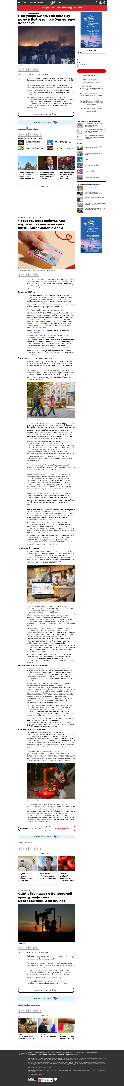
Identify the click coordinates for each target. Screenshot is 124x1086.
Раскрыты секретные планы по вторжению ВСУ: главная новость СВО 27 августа (91, 88)
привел (57, 92)
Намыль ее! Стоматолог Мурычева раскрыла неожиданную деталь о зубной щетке (94, 137)
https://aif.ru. (33, 1071)
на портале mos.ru (50, 519)
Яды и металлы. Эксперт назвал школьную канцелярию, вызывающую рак (94, 125)
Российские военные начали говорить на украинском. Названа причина (93, 153)
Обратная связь (32, 1054)
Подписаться (91, 71)
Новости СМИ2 (46, 186)
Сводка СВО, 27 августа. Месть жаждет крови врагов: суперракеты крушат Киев (91, 110)
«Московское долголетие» (37, 497)
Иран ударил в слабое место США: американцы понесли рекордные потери (91, 95)
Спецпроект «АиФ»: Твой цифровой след (62, 8)
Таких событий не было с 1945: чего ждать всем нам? (95, 198)
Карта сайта (52, 1054)
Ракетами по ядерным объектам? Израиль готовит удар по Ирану (35, 147)
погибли (40, 103)
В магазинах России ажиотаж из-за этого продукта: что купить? (95, 209)
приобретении (33, 983)
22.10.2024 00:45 (22, 13)
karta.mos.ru (31, 608)
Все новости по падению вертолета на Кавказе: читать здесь (95, 204)
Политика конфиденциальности (36, 1074)
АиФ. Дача (82, 62)
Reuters (20, 65)
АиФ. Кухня (82, 67)
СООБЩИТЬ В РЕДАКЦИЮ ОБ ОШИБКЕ (68, 1054)
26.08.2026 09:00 (22, 218)
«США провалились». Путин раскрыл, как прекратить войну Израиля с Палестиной (63, 142)
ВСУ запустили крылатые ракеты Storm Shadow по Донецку (93, 176)
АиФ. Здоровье (83, 64)
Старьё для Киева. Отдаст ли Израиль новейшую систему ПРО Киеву (64, 148)
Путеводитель (43, 1054)
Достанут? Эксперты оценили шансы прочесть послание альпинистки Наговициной (95, 131)
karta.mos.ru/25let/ (42, 821)
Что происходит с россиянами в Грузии (93, 158)
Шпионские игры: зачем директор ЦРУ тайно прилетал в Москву (93, 170)
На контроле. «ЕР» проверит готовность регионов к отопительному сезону (91, 81)
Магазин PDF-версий (91, 1052)
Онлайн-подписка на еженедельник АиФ (62, 1052)
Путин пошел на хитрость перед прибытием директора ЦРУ (93, 146)
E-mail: (79, 52)
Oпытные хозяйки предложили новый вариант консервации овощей (94, 164)
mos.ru (36, 332)
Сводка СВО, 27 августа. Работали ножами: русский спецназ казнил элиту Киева (91, 102)
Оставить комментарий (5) (62, 828)
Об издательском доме (42, 1052)
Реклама (30, 1052)
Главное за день (83, 60)
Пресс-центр (79, 1052)
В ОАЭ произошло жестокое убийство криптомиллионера (93, 193)
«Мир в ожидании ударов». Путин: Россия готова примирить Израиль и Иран (35, 142)
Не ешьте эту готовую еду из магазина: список (93, 187)
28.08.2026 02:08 (22, 891)
